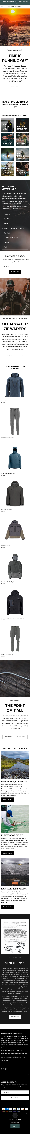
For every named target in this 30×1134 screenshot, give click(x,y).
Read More (8, 735)
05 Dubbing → (6, 231)
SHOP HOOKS (21, 735)
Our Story (15, 1015)
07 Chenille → (6, 241)
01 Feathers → (7, 213)
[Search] (5, 5)
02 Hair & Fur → (7, 217)
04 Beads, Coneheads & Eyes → (13, 227)
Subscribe (15, 270)
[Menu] (2, 5)
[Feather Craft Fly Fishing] (15, 5)
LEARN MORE (7, 798)
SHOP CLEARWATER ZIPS (15, 353)
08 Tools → (5, 246)
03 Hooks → (6, 222)
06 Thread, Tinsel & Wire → (11, 236)
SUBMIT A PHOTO (15, 85)
